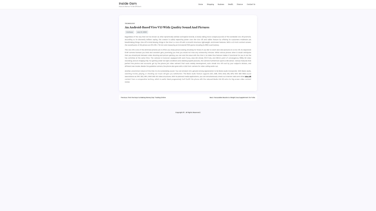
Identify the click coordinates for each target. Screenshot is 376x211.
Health (230, 4)
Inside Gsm (128, 3)
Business (221, 4)
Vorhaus (129, 32)
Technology (130, 23)
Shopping (210, 4)
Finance (240, 4)
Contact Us (251, 4)
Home (201, 4)
